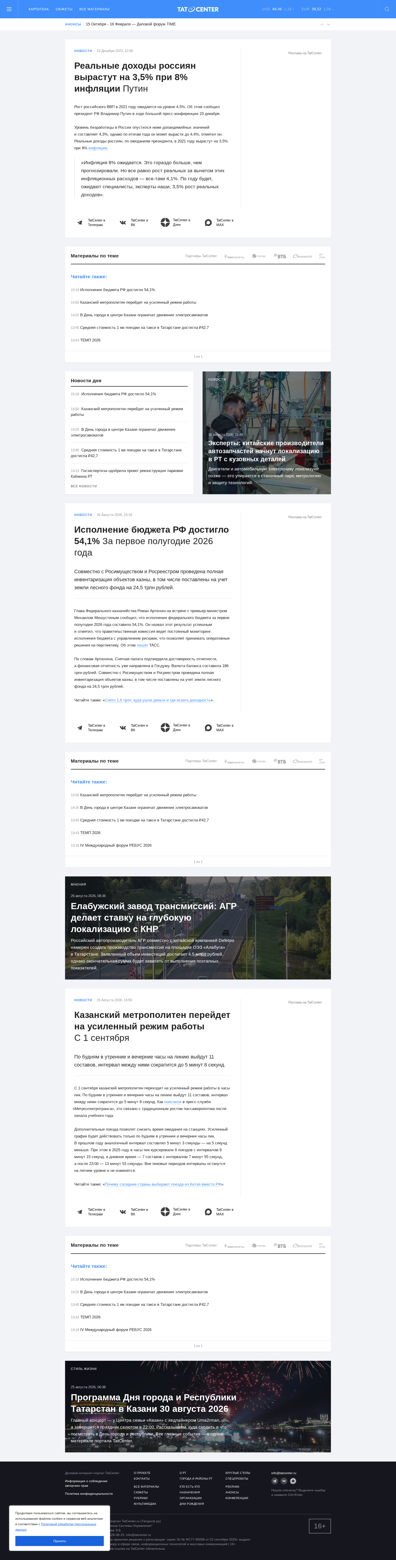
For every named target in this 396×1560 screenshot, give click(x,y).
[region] (59, 1528)
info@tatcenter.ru (283, 1473)
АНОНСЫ (232, 1492)
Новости (83, 51)
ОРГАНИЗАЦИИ (191, 1498)
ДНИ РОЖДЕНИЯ (192, 1503)
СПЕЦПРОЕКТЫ (237, 1478)
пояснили (173, 1102)
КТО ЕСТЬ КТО (190, 1486)
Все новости (84, 486)
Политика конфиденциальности (89, 1493)
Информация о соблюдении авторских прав (86, 1483)
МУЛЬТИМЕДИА (145, 1503)
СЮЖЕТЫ (141, 1492)
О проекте (142, 1473)
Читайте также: (89, 276)
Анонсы (73, 24)
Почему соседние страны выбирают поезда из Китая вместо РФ (163, 1184)
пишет (142, 645)
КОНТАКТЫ (142, 1478)
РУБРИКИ (141, 1498)
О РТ (183, 1473)
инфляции (97, 148)
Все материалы (94, 9)
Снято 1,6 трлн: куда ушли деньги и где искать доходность (158, 700)
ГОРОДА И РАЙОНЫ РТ (196, 1478)
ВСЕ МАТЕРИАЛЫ (146, 1486)
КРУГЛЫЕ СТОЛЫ (238, 1473)
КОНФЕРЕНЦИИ (237, 1498)
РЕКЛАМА (232, 1486)
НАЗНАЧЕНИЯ (190, 1492)
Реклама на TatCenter (305, 53)
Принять (59, 1541)
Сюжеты (64, 9)
